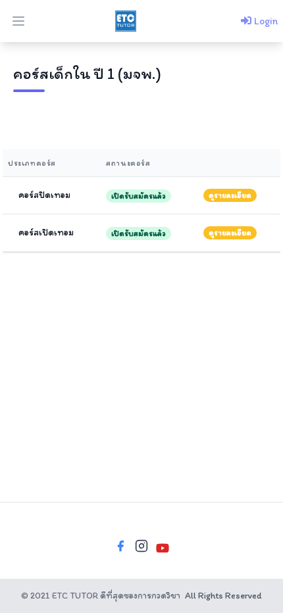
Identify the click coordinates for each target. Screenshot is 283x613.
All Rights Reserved (223, 595)
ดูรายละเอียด (230, 195)
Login (264, 20)
